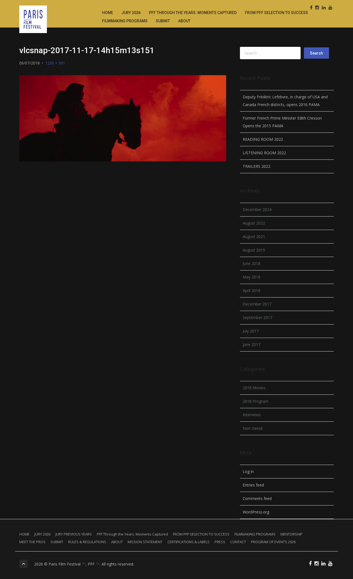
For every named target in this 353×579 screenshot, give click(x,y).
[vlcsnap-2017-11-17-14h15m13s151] (122, 118)
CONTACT (238, 541)
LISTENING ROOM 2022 (264, 152)
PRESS (220, 541)
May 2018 (251, 277)
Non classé (253, 428)
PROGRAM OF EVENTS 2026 (273, 541)
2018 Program (255, 401)
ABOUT (184, 21)
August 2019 (254, 250)
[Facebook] (311, 8)
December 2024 (257, 209)
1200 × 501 (55, 63)
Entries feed (253, 485)
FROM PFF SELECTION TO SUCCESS (276, 12)
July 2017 (251, 331)
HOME (107, 12)
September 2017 (257, 317)
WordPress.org (256, 512)
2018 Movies (254, 387)
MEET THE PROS (32, 541)
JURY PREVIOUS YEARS (73, 534)
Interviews (252, 414)
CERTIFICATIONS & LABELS (188, 541)
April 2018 (251, 290)
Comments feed (257, 498)
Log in (248, 471)
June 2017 (251, 344)
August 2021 (254, 236)
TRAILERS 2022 (256, 166)
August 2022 (254, 223)
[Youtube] (330, 8)
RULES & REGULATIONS (87, 541)
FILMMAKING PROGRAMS (125, 21)
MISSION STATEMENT (145, 541)
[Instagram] (317, 8)
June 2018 (251, 263)
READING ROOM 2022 (263, 139)
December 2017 (257, 304)
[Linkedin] (323, 8)
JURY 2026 (131, 12)
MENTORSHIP (291, 534)
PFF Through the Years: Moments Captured (193, 12)
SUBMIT (163, 21)
